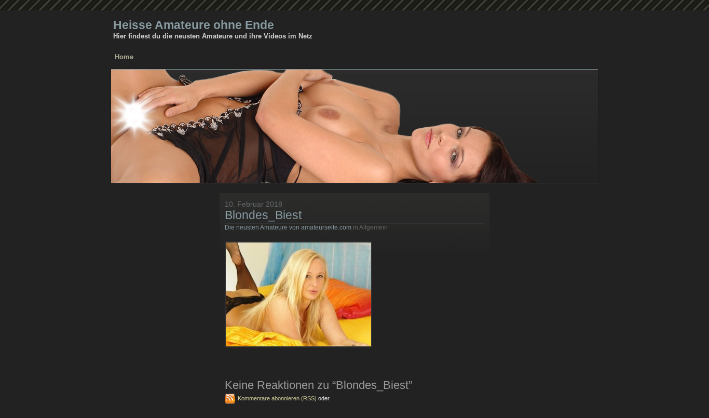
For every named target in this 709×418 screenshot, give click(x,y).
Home (124, 57)
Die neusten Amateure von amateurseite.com (288, 227)
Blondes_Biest (263, 215)
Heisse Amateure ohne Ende (193, 25)
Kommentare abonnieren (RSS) (277, 398)
